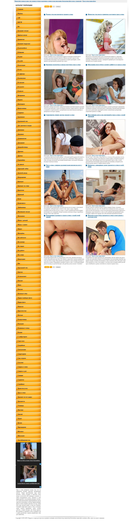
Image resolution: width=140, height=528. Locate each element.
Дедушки (21, 134)
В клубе (20, 61)
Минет (20, 229)
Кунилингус (22, 203)
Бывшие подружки (24, 44)
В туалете (21, 87)
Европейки (21, 160)
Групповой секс (23, 121)
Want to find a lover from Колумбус (28, 460)
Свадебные (21, 345)
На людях (21, 246)
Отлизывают (22, 276)
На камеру (21, 242)
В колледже (21, 65)
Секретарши (22, 354)
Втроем (20, 100)
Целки (20, 423)
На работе (21, 250)
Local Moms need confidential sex (29, 483)
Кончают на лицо (23, 186)
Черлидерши (22, 427)
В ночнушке (22, 78)
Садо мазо (21, 341)
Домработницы (23, 147)
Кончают (21, 181)
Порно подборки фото (25, 298)
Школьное (21, 436)
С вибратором (22, 337)
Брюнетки (21, 39)
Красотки (21, 190)
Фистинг (20, 410)
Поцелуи (20, 306)
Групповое (21, 117)
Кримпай (21, 194)
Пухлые (20, 315)
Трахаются (21, 401)
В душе (20, 56)
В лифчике (21, 74)
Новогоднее (21, 259)
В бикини (21, 52)
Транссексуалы (23, 388)
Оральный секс (23, 268)
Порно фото (22, 302)
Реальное (21, 324)
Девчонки (21, 130)
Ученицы (21, 405)
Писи (19, 285)
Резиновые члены (23, 328)
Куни (19, 199)
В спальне (21, 82)
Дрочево (20, 151)
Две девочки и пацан (24, 125)
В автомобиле (22, 48)
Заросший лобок (23, 168)
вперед (58, 6)
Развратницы (22, 319)
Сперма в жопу (23, 367)
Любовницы (22, 207)
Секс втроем (22, 358)
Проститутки (22, 311)
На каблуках (22, 237)
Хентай (20, 414)
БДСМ (20, 22)
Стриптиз (21, 380)
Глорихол (21, 112)
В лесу (20, 69)
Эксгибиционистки (24, 440)
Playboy (20, 13)
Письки (20, 289)
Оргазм (20, 272)
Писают (20, 280)
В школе (20, 91)
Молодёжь (21, 233)
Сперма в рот (22, 371)
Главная (20, 9)
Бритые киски (22, 35)
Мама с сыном (22, 224)
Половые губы (22, 293)
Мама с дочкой (23, 220)
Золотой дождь (22, 173)
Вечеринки (21, 95)
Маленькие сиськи (24, 212)
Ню (19, 263)
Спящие (20, 375)
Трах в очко (22, 393)
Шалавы (20, 431)
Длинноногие (22, 138)
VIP (19, 18)
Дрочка (20, 156)
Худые (20, 418)
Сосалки (20, 362)
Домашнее (21, 143)
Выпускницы (22, 108)
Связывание (22, 349)
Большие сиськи (23, 31)
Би (18, 26)
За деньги (21, 164)
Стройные (21, 384)
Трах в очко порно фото (56, 55)
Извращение (22, 177)
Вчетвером (21, 104)
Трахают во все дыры (25, 397)
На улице (21, 255)
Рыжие (20, 332)
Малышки (21, 216)
